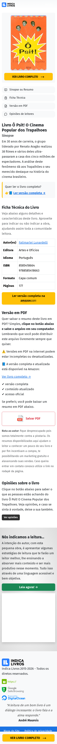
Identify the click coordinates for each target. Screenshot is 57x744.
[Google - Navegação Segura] (13, 689)
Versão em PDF (18, 105)
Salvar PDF (32, 418)
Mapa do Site (12, 731)
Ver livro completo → (16, 376)
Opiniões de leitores (21, 114)
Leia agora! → (28, 587)
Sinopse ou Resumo (21, 89)
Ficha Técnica (17, 97)
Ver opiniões (11, 517)
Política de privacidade (38, 731)
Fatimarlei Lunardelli (33, 242)
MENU (49, 4)
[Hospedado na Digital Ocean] (13, 697)
